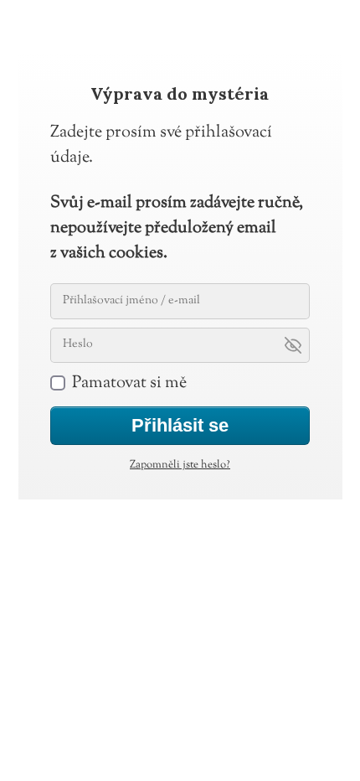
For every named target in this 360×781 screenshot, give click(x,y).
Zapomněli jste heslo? (180, 465)
